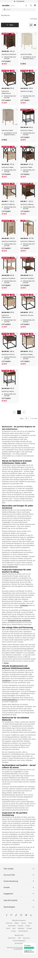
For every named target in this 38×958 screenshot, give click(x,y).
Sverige (13, 931)
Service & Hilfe (9, 875)
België (17, 923)
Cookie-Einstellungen (19, 941)
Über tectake (8, 869)
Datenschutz (11, 938)
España (28, 926)
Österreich (9, 923)
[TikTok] (16, 915)
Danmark (20, 926)
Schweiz (23, 923)
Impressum (26, 938)
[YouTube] (26, 915)
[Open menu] (35, 5)
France (8, 928)
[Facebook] (6, 915)
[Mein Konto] (26, 5)
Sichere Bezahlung (11, 881)
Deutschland (11, 926)
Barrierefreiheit (19, 943)
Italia (14, 928)
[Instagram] (21, 915)
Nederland (21, 928)
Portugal (29, 928)
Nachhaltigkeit (9, 907)
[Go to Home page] (8, 5)
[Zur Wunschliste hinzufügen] (17, 33)
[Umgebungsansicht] (35, 25)
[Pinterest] (11, 915)
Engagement (8, 893)
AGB (19, 938)
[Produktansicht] (31, 25)
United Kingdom (23, 931)
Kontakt (7, 887)
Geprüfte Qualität (10, 900)
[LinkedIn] (31, 915)
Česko (30, 923)
